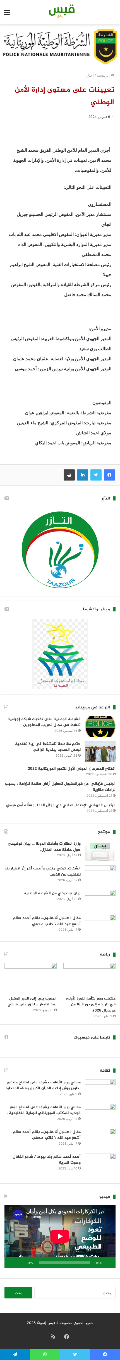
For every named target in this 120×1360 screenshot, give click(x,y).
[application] (60, 1236)
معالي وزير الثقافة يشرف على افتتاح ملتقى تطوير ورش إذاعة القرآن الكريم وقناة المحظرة (43, 1085)
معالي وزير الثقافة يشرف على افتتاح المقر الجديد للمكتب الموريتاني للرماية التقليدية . (44, 1110)
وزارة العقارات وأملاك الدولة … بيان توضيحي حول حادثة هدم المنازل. (44, 846)
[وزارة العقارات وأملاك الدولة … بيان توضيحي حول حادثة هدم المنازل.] (100, 850)
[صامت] (20, 1263)
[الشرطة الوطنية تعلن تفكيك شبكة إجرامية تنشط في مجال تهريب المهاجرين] (100, 726)
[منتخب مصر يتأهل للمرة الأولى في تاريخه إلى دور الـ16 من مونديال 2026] (89, 978)
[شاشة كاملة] (12, 1263)
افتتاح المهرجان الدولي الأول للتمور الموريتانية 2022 (72, 769)
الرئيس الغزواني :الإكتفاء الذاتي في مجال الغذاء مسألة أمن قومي (61, 805)
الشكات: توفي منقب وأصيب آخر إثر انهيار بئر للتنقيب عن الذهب (43, 871)
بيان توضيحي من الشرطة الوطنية (52, 893)
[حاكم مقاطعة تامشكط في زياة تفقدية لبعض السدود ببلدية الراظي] (100, 751)
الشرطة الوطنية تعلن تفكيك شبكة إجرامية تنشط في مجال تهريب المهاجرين (44, 722)
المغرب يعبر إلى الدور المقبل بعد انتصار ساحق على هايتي (32, 1001)
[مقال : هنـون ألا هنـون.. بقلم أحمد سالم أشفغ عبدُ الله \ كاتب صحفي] (100, 925)
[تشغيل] (108, 1263)
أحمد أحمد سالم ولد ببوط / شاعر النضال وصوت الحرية (47, 1160)
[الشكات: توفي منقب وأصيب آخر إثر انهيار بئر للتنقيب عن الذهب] (100, 875)
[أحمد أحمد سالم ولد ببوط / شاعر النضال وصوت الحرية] (100, 1166)
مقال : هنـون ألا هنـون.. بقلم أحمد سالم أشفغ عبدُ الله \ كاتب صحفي (47, 921)
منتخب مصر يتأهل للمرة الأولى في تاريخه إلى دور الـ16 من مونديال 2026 (91, 1004)
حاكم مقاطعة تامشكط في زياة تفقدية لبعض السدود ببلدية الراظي (48, 747)
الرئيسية (104, 75)
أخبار (90, 75)
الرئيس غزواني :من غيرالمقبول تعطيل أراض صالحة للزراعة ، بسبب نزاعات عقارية (60, 787)
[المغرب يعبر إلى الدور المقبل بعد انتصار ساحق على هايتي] (30, 978)
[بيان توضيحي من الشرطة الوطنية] (100, 900)
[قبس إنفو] (60, 12)
